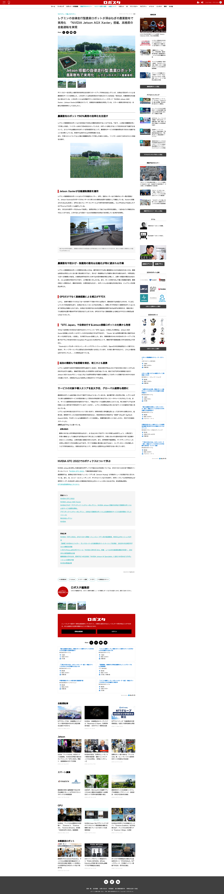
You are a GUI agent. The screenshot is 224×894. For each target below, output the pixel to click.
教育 (165, 6)
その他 (171, 6)
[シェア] (67, 32)
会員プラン (159, 264)
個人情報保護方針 (120, 888)
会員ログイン (147, 264)
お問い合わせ (103, 888)
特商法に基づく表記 (132, 888)
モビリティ (143, 6)
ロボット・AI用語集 (72, 6)
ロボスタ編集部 (80, 587)
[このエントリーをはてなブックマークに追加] (74, 32)
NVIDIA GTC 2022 (77, 471)
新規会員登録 (79, 631)
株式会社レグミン (66, 518)
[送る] (71, 32)
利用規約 (111, 888)
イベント (151, 6)
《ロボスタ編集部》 (129, 572)
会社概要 (95, 888)
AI (127, 6)
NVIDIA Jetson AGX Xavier (70, 502)
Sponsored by (124, 695)
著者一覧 (88, 888)
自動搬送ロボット (104, 579)
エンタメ (159, 6)
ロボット (121, 6)
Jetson (73, 579)
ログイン (114, 631)
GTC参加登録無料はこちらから (68, 484)
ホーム (53, 6)
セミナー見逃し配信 (100, 6)
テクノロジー (134, 6)
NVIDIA (63, 521)
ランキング (60, 6)
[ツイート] (63, 32)
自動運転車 (63, 579)
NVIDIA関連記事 (66, 563)
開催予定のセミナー (86, 6)
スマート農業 (83, 579)
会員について (112, 6)
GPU (93, 579)
